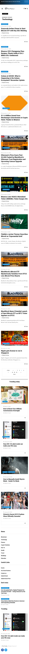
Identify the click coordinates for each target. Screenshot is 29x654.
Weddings (3, 555)
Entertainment (7, 507)
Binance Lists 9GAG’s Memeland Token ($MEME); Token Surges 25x (14, 198)
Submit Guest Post (5, 578)
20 (14, 372)
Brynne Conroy (5, 33)
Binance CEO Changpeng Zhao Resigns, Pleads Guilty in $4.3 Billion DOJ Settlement (12, 53)
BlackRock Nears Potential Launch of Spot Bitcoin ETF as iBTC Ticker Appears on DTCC (14, 313)
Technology (4, 46)
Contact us (3, 573)
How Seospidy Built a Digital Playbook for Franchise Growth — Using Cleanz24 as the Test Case (13, 591)
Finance (3, 542)
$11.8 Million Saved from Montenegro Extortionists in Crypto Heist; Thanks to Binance (14, 118)
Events (2, 568)
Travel (2, 553)
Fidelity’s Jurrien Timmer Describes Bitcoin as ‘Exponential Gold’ (14, 235)
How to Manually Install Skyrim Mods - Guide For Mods (18, 1)
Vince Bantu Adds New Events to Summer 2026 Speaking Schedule (13, 601)
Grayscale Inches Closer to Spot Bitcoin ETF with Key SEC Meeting (14, 30)
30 (16, 372)
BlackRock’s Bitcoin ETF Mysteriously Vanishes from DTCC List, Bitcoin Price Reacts (14, 274)
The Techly (4, 646)
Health (2, 550)
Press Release (5, 587)
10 (12, 372)
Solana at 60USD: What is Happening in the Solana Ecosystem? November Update (13, 78)
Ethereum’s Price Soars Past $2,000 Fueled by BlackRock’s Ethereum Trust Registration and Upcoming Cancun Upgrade (13, 158)
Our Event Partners (6, 570)
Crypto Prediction (5, 545)
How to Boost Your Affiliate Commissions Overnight (12, 410)
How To (5, 401)
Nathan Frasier (8, 412)
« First (8, 370)
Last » (14, 374)
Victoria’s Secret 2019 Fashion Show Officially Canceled (13, 515)
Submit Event (4, 576)
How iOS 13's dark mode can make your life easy (13, 445)
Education (3, 558)
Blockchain (4, 537)
